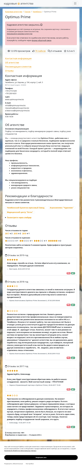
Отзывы (9, 70)
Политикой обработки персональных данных (20, 451)
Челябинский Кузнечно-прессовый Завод (25, 208)
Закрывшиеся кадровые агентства (19, 34)
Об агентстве (12, 62)
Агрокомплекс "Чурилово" (62, 208)
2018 (16, 233)
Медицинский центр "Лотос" (20, 212)
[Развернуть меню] (75, 3)
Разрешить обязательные (13, 464)
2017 (7, 233)
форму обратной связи (41, 40)
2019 (24, 233)
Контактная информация (18, 58)
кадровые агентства (18, 3)
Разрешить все (41, 457)
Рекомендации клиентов (18, 66)
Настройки (30, 464)
